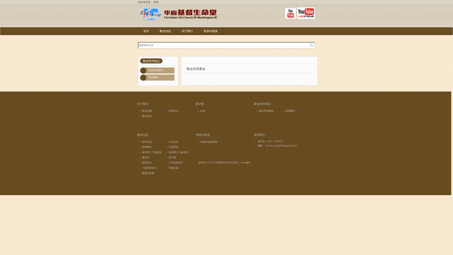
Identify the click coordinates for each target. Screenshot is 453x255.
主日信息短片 (175, 162)
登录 (156, 2)
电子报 (172, 157)
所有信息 (147, 142)
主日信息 (173, 142)
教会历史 (147, 116)
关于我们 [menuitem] (187, 32)
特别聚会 (153, 77)
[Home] (178, 14)
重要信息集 (148, 173)
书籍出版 (173, 168)
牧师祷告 (147, 147)
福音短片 (147, 162)
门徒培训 (173, 147)
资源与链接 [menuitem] (210, 32)
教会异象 (147, 111)
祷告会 (145, 157)
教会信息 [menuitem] (165, 32)
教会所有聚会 (155, 70)
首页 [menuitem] (146, 31)
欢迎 (202, 111)
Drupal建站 (246, 162)
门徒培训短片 (149, 168)
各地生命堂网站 (209, 142)
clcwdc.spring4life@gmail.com (281, 145)
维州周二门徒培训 (152, 152)
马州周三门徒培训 (178, 152)
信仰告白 (173, 111)
